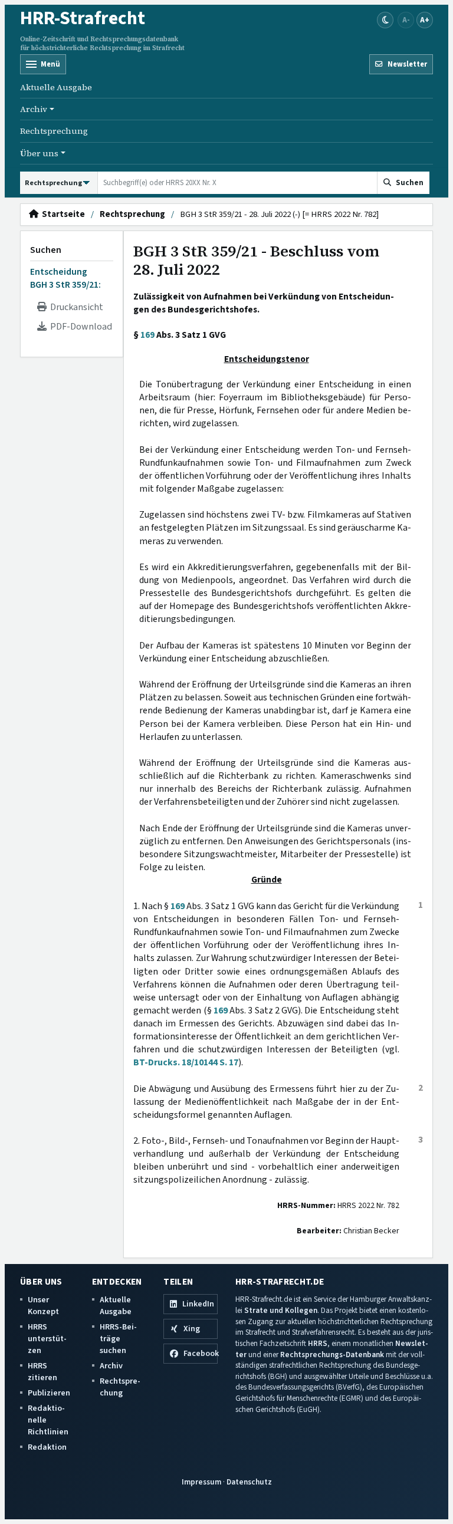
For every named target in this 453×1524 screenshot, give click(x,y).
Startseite (61, 214)
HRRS (317, 1343)
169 (147, 334)
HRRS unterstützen (47, 1339)
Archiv (111, 1366)
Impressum (201, 1481)
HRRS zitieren (42, 1372)
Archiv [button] (33, 109)
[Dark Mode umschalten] (385, 20)
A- (406, 19)
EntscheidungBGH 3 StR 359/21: (65, 278)
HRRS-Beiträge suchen (118, 1339)
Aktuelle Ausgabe (56, 87)
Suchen (45, 249)
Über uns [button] (39, 153)
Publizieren (49, 1393)
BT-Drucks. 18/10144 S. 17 (185, 1062)
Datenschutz (249, 1481)
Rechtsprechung (54, 131)
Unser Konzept (43, 1305)
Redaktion (47, 1447)
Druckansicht (75, 307)
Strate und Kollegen (280, 1310)
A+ (424, 19)
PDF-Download (79, 326)
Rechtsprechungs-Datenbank (332, 1354)
